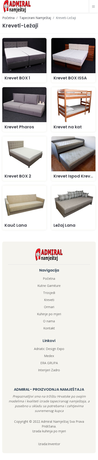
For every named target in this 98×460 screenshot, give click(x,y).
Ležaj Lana (64, 225)
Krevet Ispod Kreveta (76, 176)
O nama (49, 321)
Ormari (49, 307)
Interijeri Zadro (49, 370)
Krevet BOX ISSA (70, 78)
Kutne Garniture (49, 285)
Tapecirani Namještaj (35, 18)
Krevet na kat (68, 127)
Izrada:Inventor (49, 444)
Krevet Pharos (19, 127)
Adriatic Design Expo (49, 349)
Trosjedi (49, 293)
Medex (49, 356)
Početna (8, 18)
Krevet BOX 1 (17, 78)
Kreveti (49, 300)
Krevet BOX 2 (18, 176)
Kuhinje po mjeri (49, 314)
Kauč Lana (16, 225)
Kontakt (49, 328)
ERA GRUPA (49, 363)
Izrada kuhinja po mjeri (49, 431)
